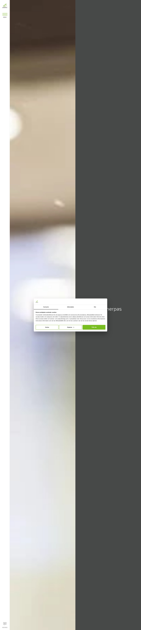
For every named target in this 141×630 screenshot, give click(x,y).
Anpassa (69, 327)
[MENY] (4, 14)
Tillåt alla (94, 327)
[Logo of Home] (4, 6)
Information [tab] (70, 307)
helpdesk (4, 627)
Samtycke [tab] (46, 307)
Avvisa (47, 327)
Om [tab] (95, 307)
